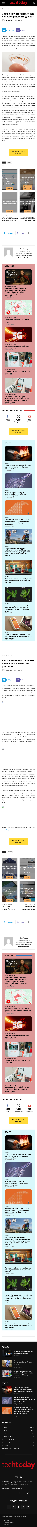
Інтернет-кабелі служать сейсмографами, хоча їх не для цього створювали (16, 494)
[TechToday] (3, 20)
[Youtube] (28, 1507)
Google (9, 162)
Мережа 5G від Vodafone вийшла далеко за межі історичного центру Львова (18, 321)
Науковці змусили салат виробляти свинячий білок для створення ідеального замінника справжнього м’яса (18, 608)
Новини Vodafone (27, 187)
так (7, 415)
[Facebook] (9, 1507)
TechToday (9, 20)
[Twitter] (23, 1507)
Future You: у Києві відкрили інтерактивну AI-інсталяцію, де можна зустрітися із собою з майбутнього (17, 399)
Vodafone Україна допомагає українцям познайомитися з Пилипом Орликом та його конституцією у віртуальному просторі (16, 292)
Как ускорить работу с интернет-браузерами (10, 202)
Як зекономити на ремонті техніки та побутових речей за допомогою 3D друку (23, 1373)
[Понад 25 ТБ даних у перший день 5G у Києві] (18, 359)
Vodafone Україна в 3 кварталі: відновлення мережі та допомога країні (27, 179)
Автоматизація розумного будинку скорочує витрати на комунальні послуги (18, 580)
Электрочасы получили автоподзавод (27, 202)
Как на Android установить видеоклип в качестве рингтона (10, 218)
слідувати (18, 415)
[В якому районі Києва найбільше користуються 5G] (18, 334)
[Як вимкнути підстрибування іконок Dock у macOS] (7, 1353)
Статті (7, 463)
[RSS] (14, 1507)
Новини (10, 9)
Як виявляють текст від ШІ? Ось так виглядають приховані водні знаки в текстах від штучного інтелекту (17, 522)
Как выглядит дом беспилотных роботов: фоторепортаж (27, 218)
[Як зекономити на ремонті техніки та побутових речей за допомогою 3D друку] (7, 1373)
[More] (29, 30)
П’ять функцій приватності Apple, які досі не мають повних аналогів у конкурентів (18, 636)
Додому (4, 9)
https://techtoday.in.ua (24, 251)
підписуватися (30, 415)
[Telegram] (18, 1507)
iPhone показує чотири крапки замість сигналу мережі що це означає (24, 1363)
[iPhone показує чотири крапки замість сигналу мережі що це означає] (7, 1363)
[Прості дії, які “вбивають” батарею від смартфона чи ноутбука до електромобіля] (18, 453)
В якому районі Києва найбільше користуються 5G (17, 347)
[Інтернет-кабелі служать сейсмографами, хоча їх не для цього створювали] (18, 480)
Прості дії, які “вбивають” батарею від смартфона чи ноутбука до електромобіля (18, 467)
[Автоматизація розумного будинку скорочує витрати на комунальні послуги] (18, 567)
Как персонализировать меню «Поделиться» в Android (9, 179)
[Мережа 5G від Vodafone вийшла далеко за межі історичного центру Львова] (18, 307)
